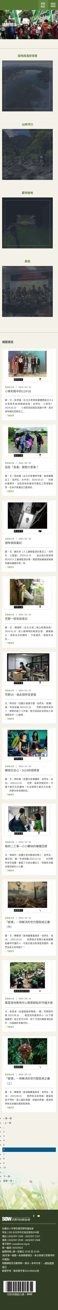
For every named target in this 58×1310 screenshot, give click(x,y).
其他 (27, 261)
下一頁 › (7, 1176)
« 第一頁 (7, 1118)
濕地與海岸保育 (27, 55)
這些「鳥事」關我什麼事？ (22, 467)
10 (4, 1167)
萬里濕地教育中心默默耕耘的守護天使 (29, 1002)
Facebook (33, 1216)
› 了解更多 (9, 415)
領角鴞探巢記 (13, 543)
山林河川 (27, 124)
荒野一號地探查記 (16, 618)
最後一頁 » (8, 1181)
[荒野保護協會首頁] (16, 1219)
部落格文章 (9, 387)
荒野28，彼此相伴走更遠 (20, 694)
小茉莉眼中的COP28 (18, 391)
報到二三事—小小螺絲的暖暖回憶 (26, 846)
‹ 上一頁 (7, 1123)
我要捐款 (43, 5)
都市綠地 (27, 192)
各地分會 (35, 1263)
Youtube (38, 1216)
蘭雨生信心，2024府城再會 (22, 770)
